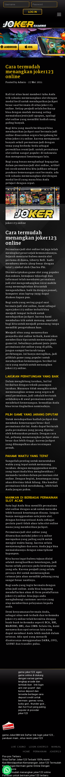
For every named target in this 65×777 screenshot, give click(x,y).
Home (26, 751)
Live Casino (18, 746)
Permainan (40, 751)
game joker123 (26, 672)
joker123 (55, 751)
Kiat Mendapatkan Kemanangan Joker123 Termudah (31, 762)
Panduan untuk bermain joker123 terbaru (25, 775)
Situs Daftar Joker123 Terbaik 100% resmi (26, 759)
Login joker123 (38, 746)
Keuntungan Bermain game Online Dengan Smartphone (26, 767)
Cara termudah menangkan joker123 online (26, 772)
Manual (56, 746)
